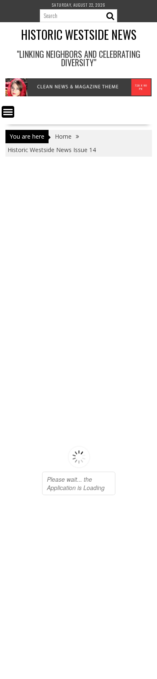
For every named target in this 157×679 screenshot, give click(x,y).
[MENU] (8, 112)
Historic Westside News (78, 34)
